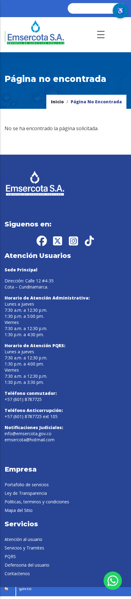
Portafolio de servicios (27, 484)
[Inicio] (35, 34)
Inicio (57, 102)
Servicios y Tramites (24, 548)
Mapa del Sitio (19, 510)
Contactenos (17, 573)
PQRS (10, 556)
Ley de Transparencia (26, 493)
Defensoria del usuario (27, 565)
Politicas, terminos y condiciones (37, 502)
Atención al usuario (23, 539)
